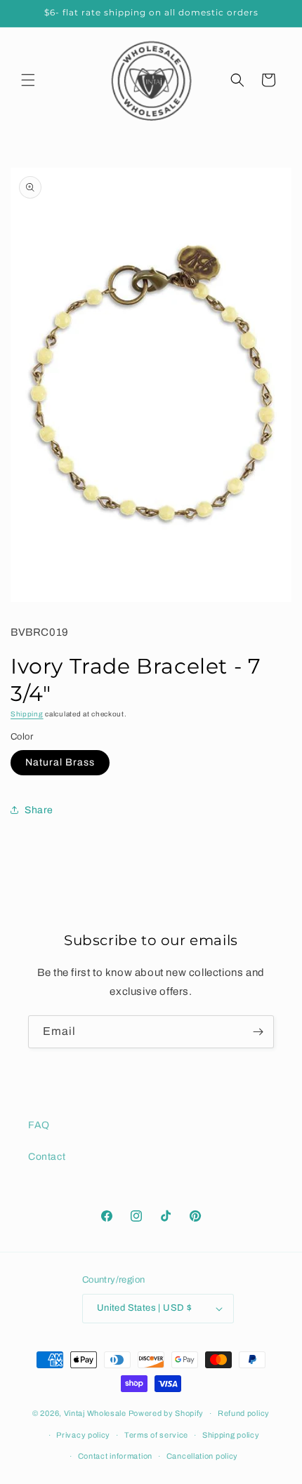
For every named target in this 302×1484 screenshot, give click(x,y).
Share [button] (39, 810)
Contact (46, 1156)
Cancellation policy (202, 1456)
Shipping (27, 714)
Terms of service (156, 1435)
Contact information (115, 1456)
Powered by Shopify (166, 1413)
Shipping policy (231, 1435)
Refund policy (244, 1413)
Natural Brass (60, 762)
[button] (28, 80)
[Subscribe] (257, 1031)
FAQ (39, 1125)
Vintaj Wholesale (95, 1413)
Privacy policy (83, 1435)
